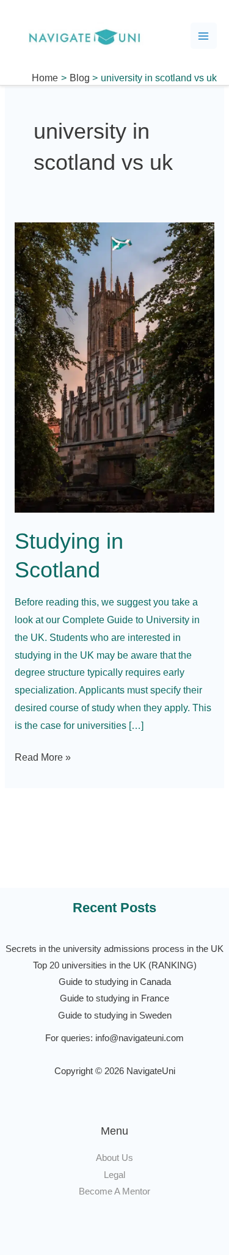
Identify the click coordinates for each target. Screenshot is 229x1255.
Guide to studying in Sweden (115, 1015)
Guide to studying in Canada (115, 982)
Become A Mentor (114, 1191)
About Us (114, 1158)
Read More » (43, 756)
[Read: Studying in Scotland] (114, 367)
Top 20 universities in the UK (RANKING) (115, 965)
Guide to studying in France (114, 998)
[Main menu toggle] (204, 36)
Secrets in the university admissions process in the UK (114, 949)
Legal (114, 1175)
